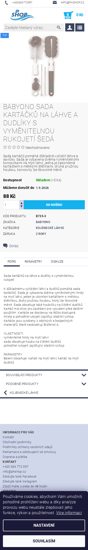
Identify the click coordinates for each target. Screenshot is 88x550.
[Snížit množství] (21, 207)
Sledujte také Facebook (19, 476)
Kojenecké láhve (50, 228)
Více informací (69, 512)
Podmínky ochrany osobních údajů (27, 447)
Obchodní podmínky (17, 442)
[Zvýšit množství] (21, 202)
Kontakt (8, 437)
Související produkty (24, 375)
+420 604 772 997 (15, 466)
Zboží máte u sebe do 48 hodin (25, 486)
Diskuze (57, 261)
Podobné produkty (22, 384)
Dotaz (14, 246)
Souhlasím (44, 541)
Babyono (43, 222)
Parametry (33, 261)
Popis (12, 261)
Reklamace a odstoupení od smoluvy (29, 452)
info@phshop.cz (14, 471)
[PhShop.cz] (19, 15)
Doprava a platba (15, 457)
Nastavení (44, 525)
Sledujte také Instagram (20, 481)
